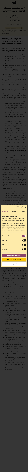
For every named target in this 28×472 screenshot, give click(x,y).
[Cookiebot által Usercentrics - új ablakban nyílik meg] (17, 207)
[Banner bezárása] (25, 207)
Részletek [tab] (14, 211)
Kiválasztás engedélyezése (14, 259)
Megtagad (14, 263)
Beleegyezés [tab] (5, 211)
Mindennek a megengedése (14, 255)
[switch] (24, 240)
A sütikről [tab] (23, 211)
